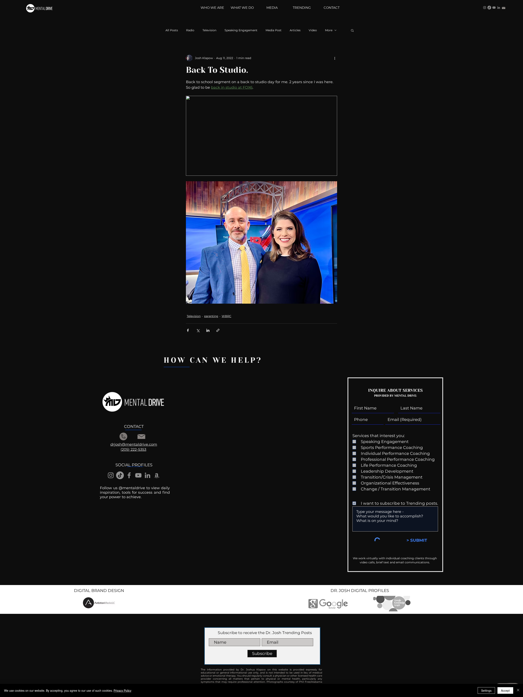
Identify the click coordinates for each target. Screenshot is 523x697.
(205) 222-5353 (133, 449)
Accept (505, 690)
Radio (190, 30)
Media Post (274, 30)
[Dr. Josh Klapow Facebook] (129, 475)
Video (313, 30)
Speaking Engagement (241, 30)
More (328, 30)
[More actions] (334, 58)
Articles (295, 30)
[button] (352, 30)
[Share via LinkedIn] (208, 330)
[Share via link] (218, 330)
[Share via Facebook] (188, 330)
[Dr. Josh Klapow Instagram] (484, 7)
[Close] (518, 690)
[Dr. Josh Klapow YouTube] (494, 7)
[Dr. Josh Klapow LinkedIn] (499, 7)
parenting (211, 316)
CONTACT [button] (134, 426)
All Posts (171, 30)
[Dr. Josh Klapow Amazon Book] (157, 475)
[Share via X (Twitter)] (198, 330)
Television (209, 30)
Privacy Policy (122, 690)
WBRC (226, 316)
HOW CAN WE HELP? (213, 360)
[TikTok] (489, 7)
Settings (486, 690)
